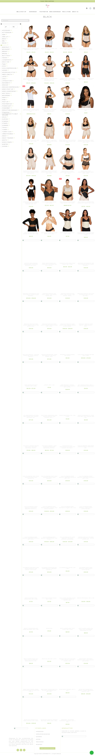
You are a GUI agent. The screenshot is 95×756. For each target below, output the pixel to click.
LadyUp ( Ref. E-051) (49, 384)
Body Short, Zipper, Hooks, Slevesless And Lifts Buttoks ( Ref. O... (31, 690)
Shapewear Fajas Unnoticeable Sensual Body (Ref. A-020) (86, 172)
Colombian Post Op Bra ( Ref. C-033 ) (67, 568)
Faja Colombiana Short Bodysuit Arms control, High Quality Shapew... (49, 507)
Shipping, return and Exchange (43, 734)
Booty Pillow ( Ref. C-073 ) (49, 658)
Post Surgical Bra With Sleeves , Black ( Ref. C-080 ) (31, 233)
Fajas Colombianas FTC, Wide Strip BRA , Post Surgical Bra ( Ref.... (86, 416)
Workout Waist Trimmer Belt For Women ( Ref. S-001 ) (31, 49)
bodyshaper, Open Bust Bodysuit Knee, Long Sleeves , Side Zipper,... (86, 659)
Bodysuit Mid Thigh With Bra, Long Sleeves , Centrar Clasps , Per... (67, 659)
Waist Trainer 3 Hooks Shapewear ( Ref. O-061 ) (86, 49)
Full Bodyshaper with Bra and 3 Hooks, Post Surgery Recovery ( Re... (31, 416)
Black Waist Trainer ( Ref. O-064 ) (67, 690)
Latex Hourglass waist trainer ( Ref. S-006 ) (31, 385)
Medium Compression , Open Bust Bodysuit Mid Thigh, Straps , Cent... (49, 355)
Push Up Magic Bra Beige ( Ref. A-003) (49, 202)
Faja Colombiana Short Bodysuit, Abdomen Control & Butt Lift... (67, 477)
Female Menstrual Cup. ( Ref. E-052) (67, 416)
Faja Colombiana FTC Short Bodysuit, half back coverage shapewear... (67, 538)
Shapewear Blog (39, 731)
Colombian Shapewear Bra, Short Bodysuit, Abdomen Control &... (49, 568)
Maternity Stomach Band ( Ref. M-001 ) (67, 355)
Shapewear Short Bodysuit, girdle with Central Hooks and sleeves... (31, 172)
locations (38, 739)
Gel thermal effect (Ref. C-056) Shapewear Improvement (85, 385)
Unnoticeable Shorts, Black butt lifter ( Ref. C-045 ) (86, 79)
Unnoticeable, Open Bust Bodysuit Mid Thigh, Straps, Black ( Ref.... (67, 79)
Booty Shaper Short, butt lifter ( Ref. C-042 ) (67, 629)
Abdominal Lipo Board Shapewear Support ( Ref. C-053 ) (67, 720)
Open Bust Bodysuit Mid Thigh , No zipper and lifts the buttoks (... (85, 294)
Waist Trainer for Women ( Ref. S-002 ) (67, 49)
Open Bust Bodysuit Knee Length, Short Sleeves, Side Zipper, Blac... (31, 325)
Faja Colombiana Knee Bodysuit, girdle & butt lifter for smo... (85, 507)
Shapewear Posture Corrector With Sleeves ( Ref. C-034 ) (67, 172)
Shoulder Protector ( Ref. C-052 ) (86, 110)
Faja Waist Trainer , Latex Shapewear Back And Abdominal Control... (49, 446)
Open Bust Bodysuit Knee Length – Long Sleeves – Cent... (86, 325)
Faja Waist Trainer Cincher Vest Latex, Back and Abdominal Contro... (31, 446)
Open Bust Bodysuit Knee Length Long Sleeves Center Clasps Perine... (67, 325)
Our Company (39, 736)
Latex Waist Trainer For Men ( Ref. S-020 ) (86, 355)
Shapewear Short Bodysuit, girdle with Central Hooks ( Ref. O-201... (49, 172)
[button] (47, 748)
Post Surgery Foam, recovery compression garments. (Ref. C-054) (85, 233)
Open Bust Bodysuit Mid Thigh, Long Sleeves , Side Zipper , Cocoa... (67, 294)
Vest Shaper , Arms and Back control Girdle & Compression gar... (49, 79)
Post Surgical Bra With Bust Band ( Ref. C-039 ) (49, 233)
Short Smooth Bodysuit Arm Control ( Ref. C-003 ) (31, 141)
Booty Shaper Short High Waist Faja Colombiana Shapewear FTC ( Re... (86, 629)
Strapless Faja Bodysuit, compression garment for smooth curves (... (67, 110)
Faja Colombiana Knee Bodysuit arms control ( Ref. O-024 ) (49, 538)
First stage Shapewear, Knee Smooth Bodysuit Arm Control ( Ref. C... (49, 416)
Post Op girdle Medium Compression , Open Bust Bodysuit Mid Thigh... (31, 264)
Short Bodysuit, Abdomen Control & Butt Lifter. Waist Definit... (49, 141)
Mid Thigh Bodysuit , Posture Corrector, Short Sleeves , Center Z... (31, 355)
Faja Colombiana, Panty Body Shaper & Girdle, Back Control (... (49, 477)
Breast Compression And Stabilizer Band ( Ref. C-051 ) (31, 629)
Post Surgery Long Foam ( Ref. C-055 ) (67, 233)
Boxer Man (49, 628)
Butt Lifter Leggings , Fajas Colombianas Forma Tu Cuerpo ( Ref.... (67, 599)
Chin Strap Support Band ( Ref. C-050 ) (49, 598)
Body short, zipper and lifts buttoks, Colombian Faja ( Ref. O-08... (49, 690)
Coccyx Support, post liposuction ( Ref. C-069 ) (31, 598)
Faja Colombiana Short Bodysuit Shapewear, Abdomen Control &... (31, 507)
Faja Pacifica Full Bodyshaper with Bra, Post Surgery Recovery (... (67, 446)
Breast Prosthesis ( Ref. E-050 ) (85, 598)
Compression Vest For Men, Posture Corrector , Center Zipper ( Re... (86, 538)
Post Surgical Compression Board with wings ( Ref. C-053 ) (86, 202)
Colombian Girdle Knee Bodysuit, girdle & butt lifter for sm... (85, 568)
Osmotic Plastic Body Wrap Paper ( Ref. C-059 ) (67, 264)
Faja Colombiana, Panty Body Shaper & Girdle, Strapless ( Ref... (86, 446)
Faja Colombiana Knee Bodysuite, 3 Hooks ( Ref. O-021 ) (67, 507)
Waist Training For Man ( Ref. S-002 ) (49, 49)
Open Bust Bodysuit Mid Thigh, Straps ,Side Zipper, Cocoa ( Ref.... (49, 294)
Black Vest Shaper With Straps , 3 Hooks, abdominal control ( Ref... (86, 690)
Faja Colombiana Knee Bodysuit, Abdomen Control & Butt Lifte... (31, 538)
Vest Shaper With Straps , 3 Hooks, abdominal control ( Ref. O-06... (31, 79)
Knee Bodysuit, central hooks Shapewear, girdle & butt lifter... (67, 386)
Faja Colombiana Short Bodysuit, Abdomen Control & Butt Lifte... (86, 477)
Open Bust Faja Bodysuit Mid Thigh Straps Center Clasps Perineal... (86, 264)
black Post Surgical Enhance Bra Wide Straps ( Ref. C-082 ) (49, 720)
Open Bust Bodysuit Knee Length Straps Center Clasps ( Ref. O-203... (49, 325)
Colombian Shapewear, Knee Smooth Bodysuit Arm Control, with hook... (31, 568)
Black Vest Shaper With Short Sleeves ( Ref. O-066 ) (31, 720)
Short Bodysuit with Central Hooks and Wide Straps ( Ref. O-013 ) (67, 141)
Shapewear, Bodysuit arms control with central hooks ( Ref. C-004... (86, 141)
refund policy (39, 744)
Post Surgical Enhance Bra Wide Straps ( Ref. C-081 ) (67, 202)
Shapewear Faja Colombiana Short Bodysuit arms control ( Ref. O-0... (31, 202)
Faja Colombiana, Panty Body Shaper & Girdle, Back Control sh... (31, 477)
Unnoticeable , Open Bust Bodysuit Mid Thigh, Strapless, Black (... (49, 110)
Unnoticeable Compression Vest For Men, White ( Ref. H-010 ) (31, 110)
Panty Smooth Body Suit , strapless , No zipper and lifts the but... (49, 264)
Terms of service (39, 741)
